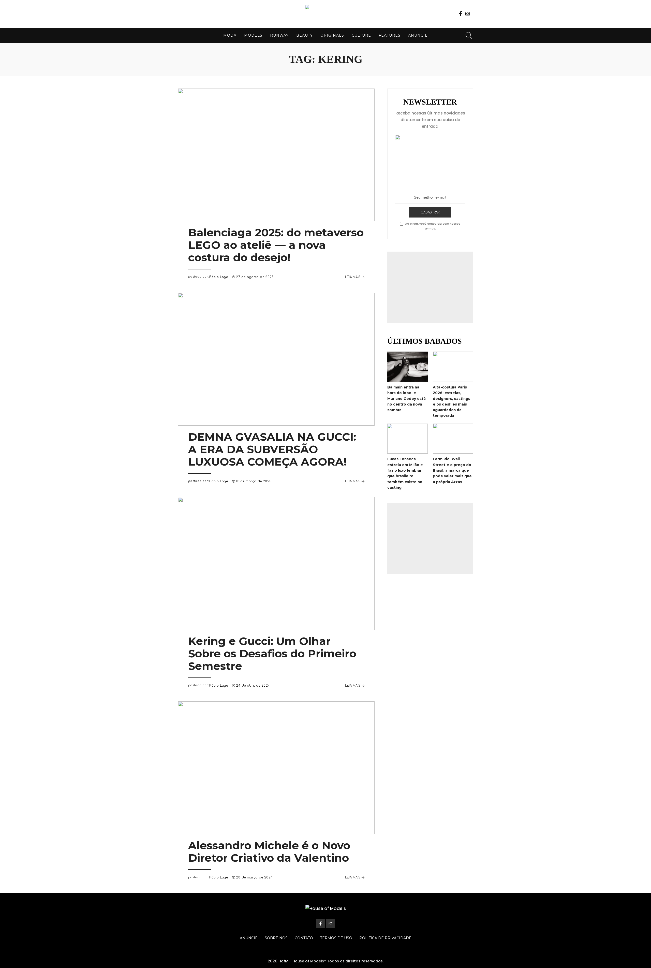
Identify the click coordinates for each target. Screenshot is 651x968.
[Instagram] (467, 13)
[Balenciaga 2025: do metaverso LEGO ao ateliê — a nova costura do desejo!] (276, 155)
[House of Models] (325, 14)
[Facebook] (460, 13)
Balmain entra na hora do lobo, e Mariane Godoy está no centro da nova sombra (406, 398)
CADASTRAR (430, 212)
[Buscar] (469, 35)
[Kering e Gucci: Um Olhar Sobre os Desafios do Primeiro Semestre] (276, 563)
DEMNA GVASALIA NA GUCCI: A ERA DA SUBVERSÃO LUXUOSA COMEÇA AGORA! (272, 449)
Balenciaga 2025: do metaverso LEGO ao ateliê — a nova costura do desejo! (276, 245)
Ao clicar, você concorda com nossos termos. (432, 226)
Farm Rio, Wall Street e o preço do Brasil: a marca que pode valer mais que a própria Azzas (452, 470)
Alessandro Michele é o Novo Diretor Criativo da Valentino (269, 851)
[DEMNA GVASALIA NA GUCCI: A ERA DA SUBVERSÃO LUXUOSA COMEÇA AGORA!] (276, 359)
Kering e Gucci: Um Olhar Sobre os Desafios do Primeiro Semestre (272, 653)
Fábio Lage (218, 277)
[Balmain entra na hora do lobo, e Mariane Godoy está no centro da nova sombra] (407, 367)
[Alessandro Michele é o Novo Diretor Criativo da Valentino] (276, 767)
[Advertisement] (430, 287)
